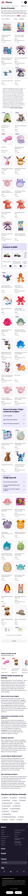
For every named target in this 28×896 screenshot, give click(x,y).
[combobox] (22, 19)
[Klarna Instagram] (24, 871)
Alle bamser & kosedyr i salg (7, 655)
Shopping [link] (7, 6)
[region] (14, 886)
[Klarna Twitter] (17, 871)
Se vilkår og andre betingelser (16, 107)
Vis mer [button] (14, 641)
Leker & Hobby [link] (14, 6)
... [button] (19, 6)
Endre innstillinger (14, 888)
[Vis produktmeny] (25, 8)
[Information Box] (10, 19)
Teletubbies (4, 730)
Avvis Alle (10, 892)
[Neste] (24, 258)
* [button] (6, 40)
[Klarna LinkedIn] (11, 871)
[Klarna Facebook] (4, 871)
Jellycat (22, 700)
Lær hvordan (23, 15)
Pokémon (6, 705)
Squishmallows (5, 722)
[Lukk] (25, 878)
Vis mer (25, 13)
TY (9, 708)
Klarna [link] (2, 6)
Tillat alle (18, 892)
